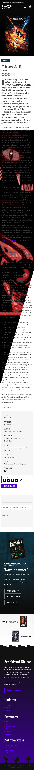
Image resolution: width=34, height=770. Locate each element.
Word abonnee (13, 591)
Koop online (12, 602)
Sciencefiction (11, 726)
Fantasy (8, 729)
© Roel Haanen (6, 407)
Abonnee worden (14, 690)
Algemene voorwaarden (16, 767)
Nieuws (8, 705)
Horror (8, 724)
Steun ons (9, 750)
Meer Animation (9, 486)
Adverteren (10, 753)
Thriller (8, 731)
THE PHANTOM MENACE (10, 240)
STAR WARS (21, 250)
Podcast (8, 707)
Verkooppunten (13, 597)
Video (8, 710)
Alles (7, 721)
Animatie (9, 734)
